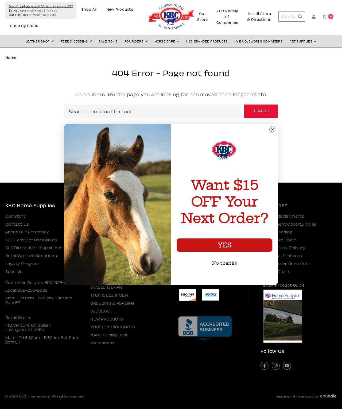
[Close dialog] (272, 129)
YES (224, 245)
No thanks (224, 263)
